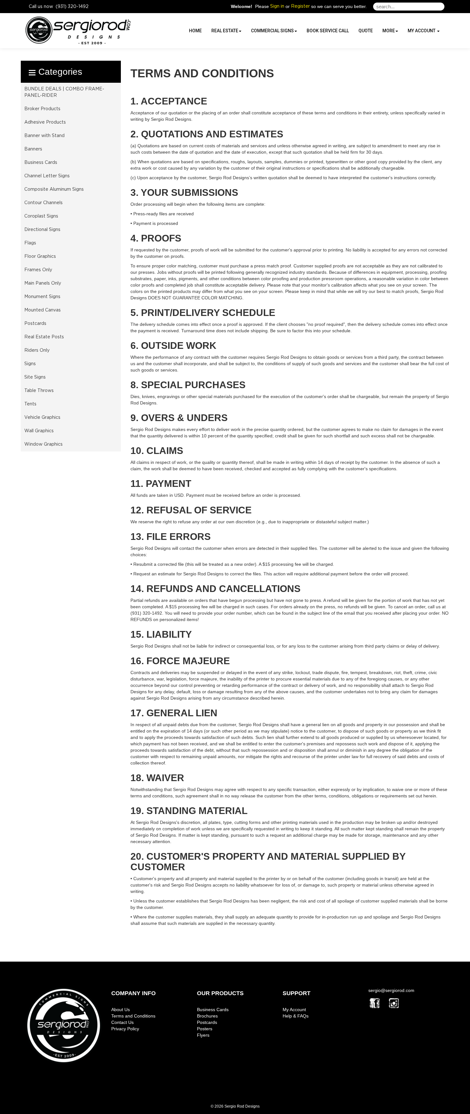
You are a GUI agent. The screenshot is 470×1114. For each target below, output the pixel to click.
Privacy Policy (125, 1028)
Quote (365, 30)
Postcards (207, 1022)
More (388, 30)
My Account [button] (422, 30)
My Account (294, 1009)
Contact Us (122, 1022)
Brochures (207, 1015)
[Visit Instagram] (394, 1003)
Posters (204, 1028)
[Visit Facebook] (374, 1003)
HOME (195, 30)
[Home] (64, 1025)
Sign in (277, 6)
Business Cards (213, 1009)
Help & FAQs (296, 1015)
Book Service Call (328, 30)
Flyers (203, 1035)
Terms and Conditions (133, 1015)
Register (300, 6)
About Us (120, 1009)
